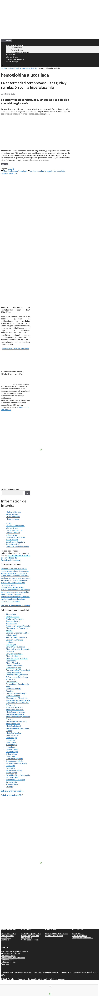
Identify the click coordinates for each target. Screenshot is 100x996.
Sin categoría (11, 782)
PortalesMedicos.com (16, 979)
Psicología (10, 765)
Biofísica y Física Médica (16, 637)
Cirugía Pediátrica (13, 656)
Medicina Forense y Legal (16, 721)
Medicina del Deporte (15, 714)
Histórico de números (15, 59)
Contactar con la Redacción (17, 546)
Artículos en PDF (13, 544)
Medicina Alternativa (15, 709)
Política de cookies (8, 962)
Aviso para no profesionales (82, 938)
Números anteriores (14, 530)
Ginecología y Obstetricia (16, 698)
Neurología (22, 171)
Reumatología (12, 777)
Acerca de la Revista (14, 45)
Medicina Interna (10, 171)
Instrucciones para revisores (56, 934)
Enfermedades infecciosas (17, 677)
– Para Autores (12, 514)
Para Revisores (17, 50)
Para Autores (16, 47)
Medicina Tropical (13, 733)
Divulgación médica (14, 672)
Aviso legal (5, 964)
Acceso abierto (78, 934)
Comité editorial (7, 936)
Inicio (3, 68)
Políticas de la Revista (20, 52)
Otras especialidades (14, 761)
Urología (9, 786)
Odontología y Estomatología (12, 750)
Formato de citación (79, 936)
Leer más (4, 164)
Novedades (10, 54)
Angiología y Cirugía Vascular (18, 626)
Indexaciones (11, 535)
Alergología (11, 614)
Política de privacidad (9, 960)
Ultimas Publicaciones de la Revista (22, 68)
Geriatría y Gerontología (16, 693)
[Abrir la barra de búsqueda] (3, 66)
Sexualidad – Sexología (15, 779)
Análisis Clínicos (12, 616)
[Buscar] (27, 493)
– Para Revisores (13, 516)
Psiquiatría (10, 768)
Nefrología (10, 740)
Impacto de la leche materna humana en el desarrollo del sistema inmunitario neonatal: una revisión (15, 589)
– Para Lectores (12, 519)
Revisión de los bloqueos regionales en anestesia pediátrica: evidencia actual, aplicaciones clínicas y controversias (15, 597)
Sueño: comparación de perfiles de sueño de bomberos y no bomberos (15, 576)
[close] (50, 986)
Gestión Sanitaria (13, 695)
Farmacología (11, 681)
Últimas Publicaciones (15, 525)
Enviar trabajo (12, 61)
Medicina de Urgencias (15, 712)
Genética (9, 691)
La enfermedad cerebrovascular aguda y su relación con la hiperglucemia (33, 85)
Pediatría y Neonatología (16, 763)
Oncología (10, 756)
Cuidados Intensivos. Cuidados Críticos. (14, 666)
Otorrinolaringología (14, 758)
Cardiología (11, 644)
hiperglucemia (7, 173)
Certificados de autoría (15, 542)
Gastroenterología (13, 688)
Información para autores (31, 934)
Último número (12, 57)
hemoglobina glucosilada (54, 171)
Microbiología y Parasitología (12, 736)
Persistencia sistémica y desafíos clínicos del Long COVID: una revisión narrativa (14, 582)
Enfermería (10, 679)
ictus (16, 173)
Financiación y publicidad (10, 953)
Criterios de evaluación (54, 936)
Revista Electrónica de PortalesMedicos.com (46, 979)
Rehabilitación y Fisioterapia (18, 775)
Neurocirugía (11, 744)
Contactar (5, 940)
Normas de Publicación (15, 537)
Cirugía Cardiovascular (15, 647)
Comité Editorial (13, 532)
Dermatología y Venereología (18, 670)
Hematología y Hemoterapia (18, 700)
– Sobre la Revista (13, 512)
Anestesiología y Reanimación (13, 622)
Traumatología (12, 784)
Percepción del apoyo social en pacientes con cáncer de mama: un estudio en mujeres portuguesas (15, 570)
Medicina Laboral (13, 726)
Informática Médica (14, 707)
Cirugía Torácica (13, 663)
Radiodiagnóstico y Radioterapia (14, 771)
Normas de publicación (30, 936)
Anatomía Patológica (15, 619)
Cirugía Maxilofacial (14, 654)
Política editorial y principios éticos (14, 951)
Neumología (11, 742)
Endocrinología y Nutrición (17, 674)
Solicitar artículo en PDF (12, 795)
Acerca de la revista (8, 934)
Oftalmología (11, 754)
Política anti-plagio (8, 956)
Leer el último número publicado (15, 348)
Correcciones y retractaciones (13, 958)
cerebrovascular (36, 171)
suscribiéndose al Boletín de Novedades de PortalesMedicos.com (15, 557)
